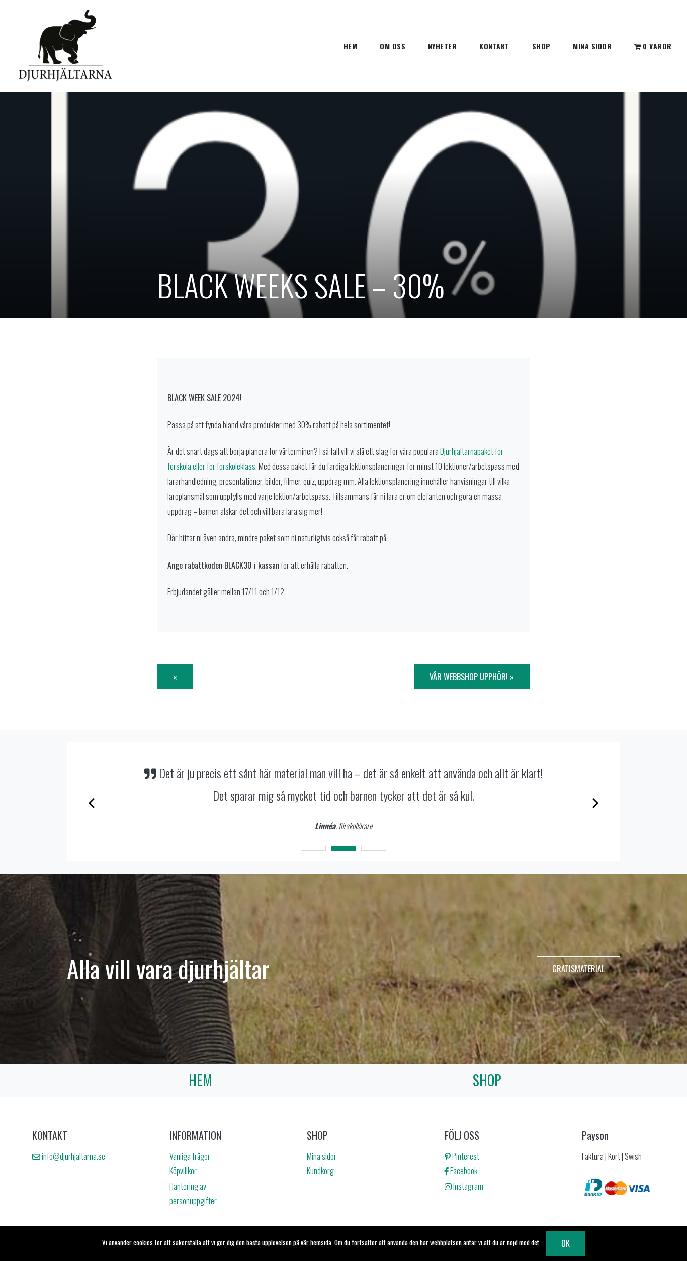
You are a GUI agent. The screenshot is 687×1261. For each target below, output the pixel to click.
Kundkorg (320, 1171)
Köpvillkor (183, 1171)
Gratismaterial (578, 969)
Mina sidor (592, 46)
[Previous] (92, 801)
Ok (565, 1243)
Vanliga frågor (189, 1156)
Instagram (467, 1186)
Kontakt (494, 46)
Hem (350, 46)
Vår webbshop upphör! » (472, 677)
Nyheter (442, 46)
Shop (541, 46)
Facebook (463, 1171)
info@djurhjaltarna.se (72, 1156)
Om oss (392, 46)
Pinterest (465, 1156)
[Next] (594, 801)
